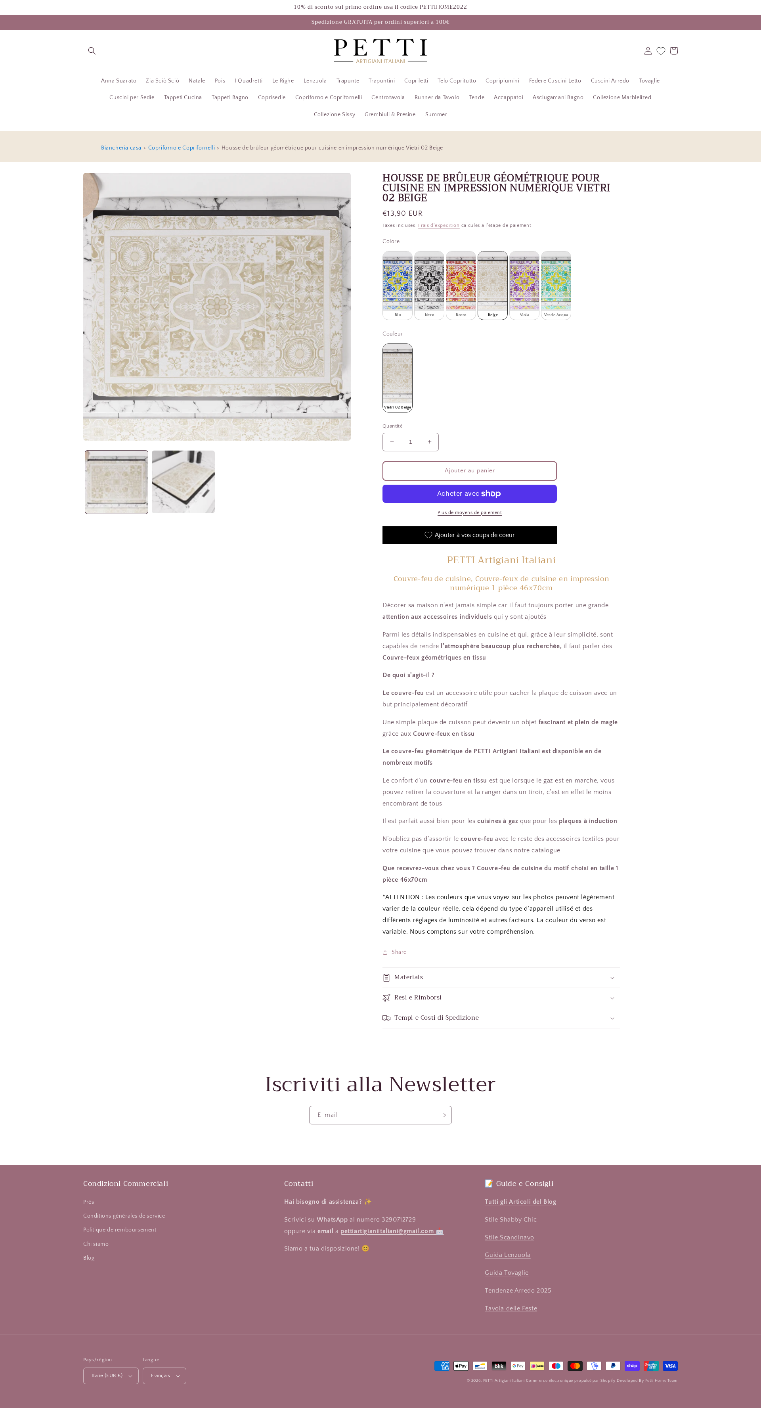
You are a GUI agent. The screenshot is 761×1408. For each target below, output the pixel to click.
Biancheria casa (121, 148)
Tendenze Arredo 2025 (518, 1290)
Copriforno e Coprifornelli (181, 148)
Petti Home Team (661, 1381)
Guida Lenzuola (507, 1254)
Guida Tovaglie (506, 1272)
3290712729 (399, 1219)
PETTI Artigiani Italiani (504, 1381)
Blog (88, 1258)
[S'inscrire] (442, 1115)
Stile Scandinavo (509, 1237)
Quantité (392, 426)
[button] (92, 50)
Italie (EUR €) (107, 1375)
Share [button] (399, 952)
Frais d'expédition (439, 225)
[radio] (397, 285)
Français (160, 1375)
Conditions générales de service (124, 1216)
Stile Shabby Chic (511, 1219)
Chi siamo (96, 1244)
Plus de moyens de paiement (470, 512)
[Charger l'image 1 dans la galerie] (116, 482)
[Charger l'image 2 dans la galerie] (183, 482)
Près (88, 1202)
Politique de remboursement (120, 1230)
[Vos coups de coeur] (661, 51)
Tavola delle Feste (511, 1308)
